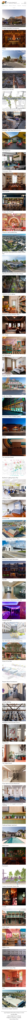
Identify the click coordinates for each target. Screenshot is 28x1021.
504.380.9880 (14, 1014)
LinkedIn (19, 1017)
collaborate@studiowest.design (14, 1016)
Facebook (14, 1017)
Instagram (9, 1017)
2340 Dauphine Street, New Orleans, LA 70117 (14, 1012)
